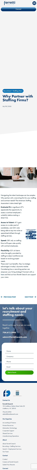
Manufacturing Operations (11, 436)
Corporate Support (8, 431)
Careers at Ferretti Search (10, 462)
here (2, 274)
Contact (5, 459)
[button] (34, 3)
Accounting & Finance (9, 423)
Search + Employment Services (12, 449)
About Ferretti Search (9, 444)
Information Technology (10, 428)
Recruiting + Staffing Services (11, 446)
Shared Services (8, 433)
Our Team (6, 452)
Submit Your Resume (9, 465)
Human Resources (8, 425)
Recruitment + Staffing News (13, 91)
